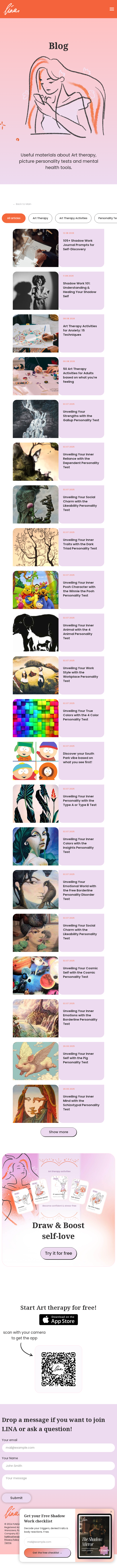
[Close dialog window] (111, 1512)
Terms (7, 1542)
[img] (58, 1210)
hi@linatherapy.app (15, 1536)
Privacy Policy (11, 1539)
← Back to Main (22, 204)
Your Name (10, 1458)
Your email (9, 1440)
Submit (16, 1498)
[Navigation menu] (112, 9)
